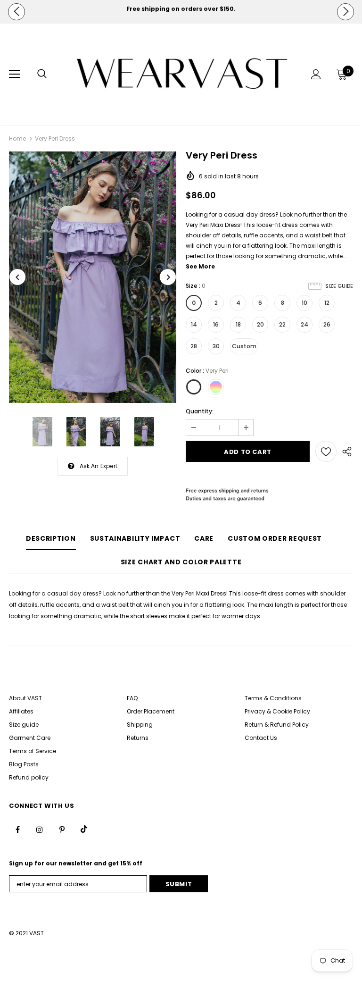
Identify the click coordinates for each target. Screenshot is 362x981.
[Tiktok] (83, 829)
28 (193, 346)
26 (326, 324)
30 (216, 346)
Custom (244, 346)
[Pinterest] (61, 829)
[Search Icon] (42, 74)
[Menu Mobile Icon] (14, 74)
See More (200, 266)
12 (326, 303)
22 (282, 324)
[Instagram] (39, 829)
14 (194, 324)
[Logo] (182, 74)
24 (304, 324)
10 (304, 303)
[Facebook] (17, 829)
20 (260, 324)
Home (17, 138)
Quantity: (200, 411)
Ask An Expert (99, 466)
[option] (181, 9)
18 (238, 324)
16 (216, 324)
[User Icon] (316, 74)
